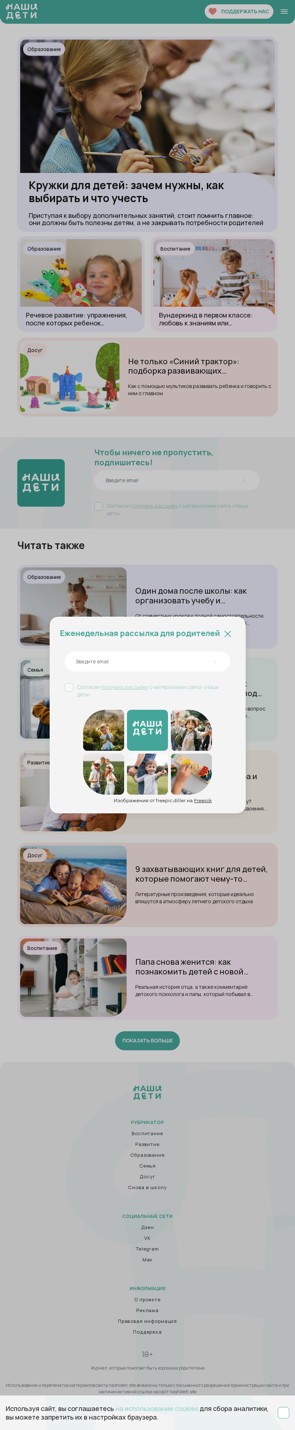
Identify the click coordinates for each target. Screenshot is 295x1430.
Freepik (203, 800)
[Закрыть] (228, 633)
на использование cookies (156, 1408)
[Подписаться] (214, 662)
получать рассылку (124, 687)
